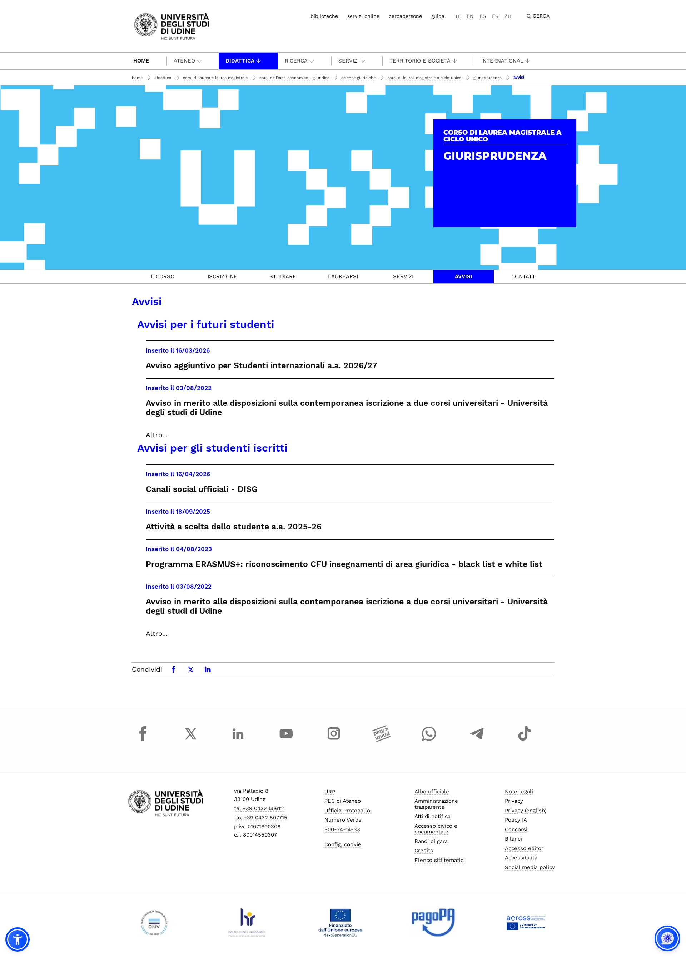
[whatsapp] (429, 740)
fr (495, 16)
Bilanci (513, 839)
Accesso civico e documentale (435, 829)
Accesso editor (524, 848)
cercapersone (405, 16)
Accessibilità (521, 857)
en (470, 16)
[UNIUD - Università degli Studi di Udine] (172, 25)
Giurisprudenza (487, 77)
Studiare (282, 276)
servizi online (363, 16)
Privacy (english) (525, 810)
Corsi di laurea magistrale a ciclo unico (424, 77)
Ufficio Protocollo (347, 810)
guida (437, 16)
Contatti (524, 276)
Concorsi (516, 829)
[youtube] (286, 740)
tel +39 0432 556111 (259, 808)
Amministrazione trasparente (436, 804)
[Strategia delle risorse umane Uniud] (247, 922)
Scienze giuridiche (358, 77)
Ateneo (184, 61)
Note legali (519, 791)
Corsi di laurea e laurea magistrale (215, 77)
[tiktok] (524, 740)
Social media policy (530, 867)
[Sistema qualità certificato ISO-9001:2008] (154, 922)
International (502, 61)
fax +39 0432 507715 (260, 817)
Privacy (514, 801)
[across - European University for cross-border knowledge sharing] (526, 922)
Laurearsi (343, 276)
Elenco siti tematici (439, 860)
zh (507, 16)
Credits (423, 850)
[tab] (162, 276)
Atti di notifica (432, 816)
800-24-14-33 (342, 829)
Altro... (157, 435)
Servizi (348, 61)
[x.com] (191, 740)
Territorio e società (420, 61)
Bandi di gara (431, 841)
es (482, 16)
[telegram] (477, 740)
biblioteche (324, 16)
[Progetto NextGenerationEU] (340, 922)
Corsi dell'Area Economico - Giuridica (294, 77)
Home (141, 61)
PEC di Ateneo (342, 801)
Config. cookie (342, 844)
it (458, 16)
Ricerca (296, 61)
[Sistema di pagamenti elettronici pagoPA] (433, 922)
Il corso (161, 276)
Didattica (239, 61)
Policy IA (516, 820)
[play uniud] (382, 740)
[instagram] (334, 740)
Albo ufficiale (431, 791)
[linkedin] (238, 740)
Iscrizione (222, 276)
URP (329, 791)
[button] (17, 939)
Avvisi (463, 276)
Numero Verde (343, 820)
